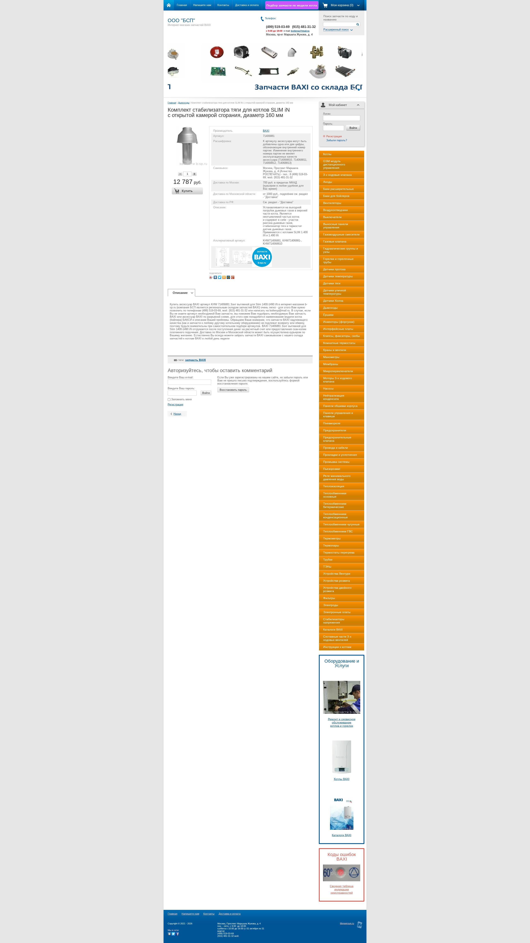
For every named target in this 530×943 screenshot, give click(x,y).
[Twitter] (220, 277)
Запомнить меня (181, 399)
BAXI (266, 130)
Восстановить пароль (233, 389)
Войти (206, 392)
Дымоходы (183, 102)
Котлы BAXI (341, 779)
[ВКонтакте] (215, 277)
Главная (182, 5)
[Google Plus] (233, 277)
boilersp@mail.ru (300, 31)
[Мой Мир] (228, 277)
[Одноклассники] (224, 277)
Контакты (223, 5)
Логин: (327, 113)
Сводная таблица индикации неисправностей (341, 889)
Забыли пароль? (336, 140)
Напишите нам (202, 5)
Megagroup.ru (347, 923)
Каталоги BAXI (341, 835)
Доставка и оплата (247, 5)
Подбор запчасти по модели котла (291, 5)
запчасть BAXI (195, 360)
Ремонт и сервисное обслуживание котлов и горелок (341, 722)
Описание (180, 292)
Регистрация (175, 404)
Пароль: (328, 123)
